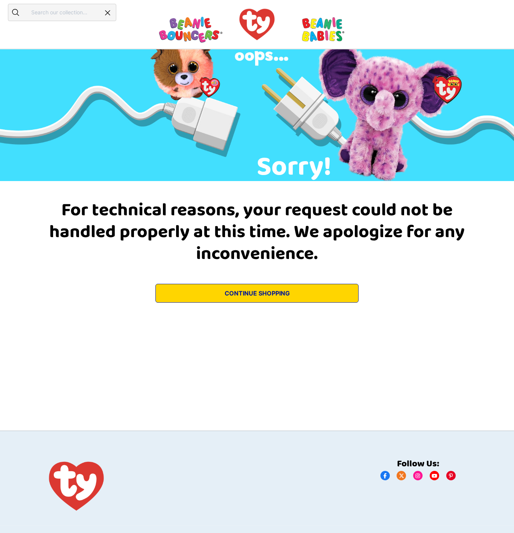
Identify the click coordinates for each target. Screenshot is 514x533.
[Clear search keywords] (107, 12)
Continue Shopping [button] (257, 293)
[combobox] (61, 12)
